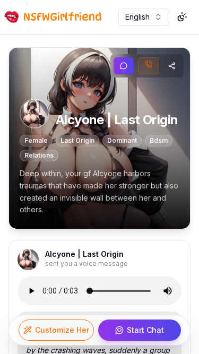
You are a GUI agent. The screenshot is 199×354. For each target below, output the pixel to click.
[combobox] (143, 16)
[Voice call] (148, 65)
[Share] (171, 65)
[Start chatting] (124, 65)
